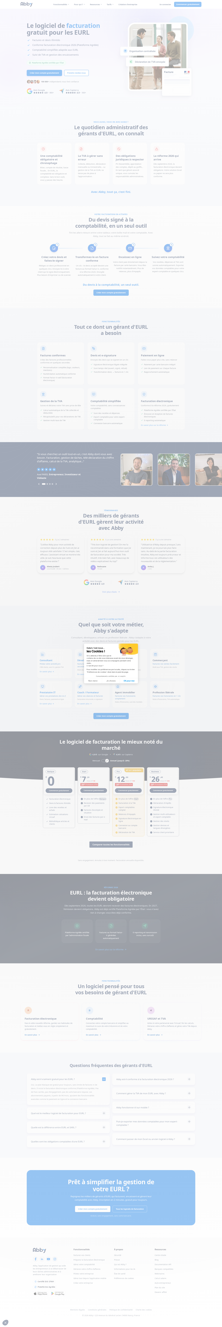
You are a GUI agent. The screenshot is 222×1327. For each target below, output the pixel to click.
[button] (5, 1323)
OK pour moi (129, 681)
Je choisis (111, 681)
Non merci (93, 681)
